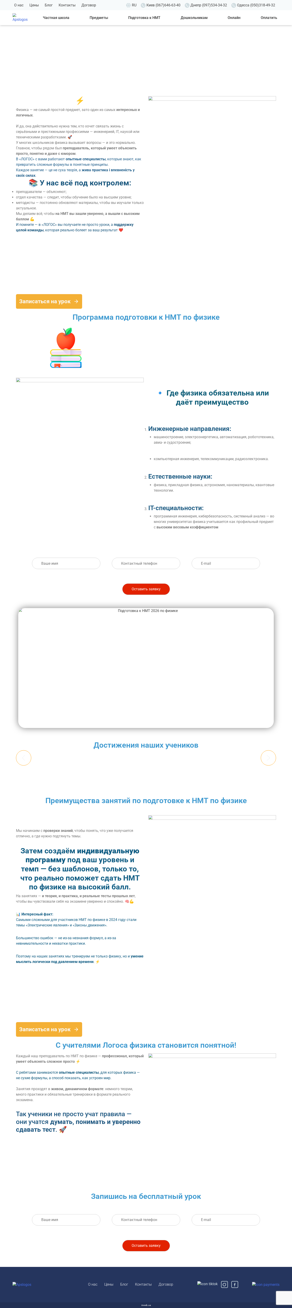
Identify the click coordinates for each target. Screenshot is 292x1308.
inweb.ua (146, 1305)
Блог (49, 5)
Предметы (99, 18)
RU (134, 5)
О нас (18, 5)
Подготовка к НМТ (144, 18)
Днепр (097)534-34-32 (208, 5)
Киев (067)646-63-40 (163, 5)
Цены (34, 5)
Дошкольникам (194, 18)
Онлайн (234, 18)
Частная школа (56, 18)
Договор (88, 5)
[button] (23, 757)
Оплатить (269, 18)
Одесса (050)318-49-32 (256, 5)
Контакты (67, 5)
